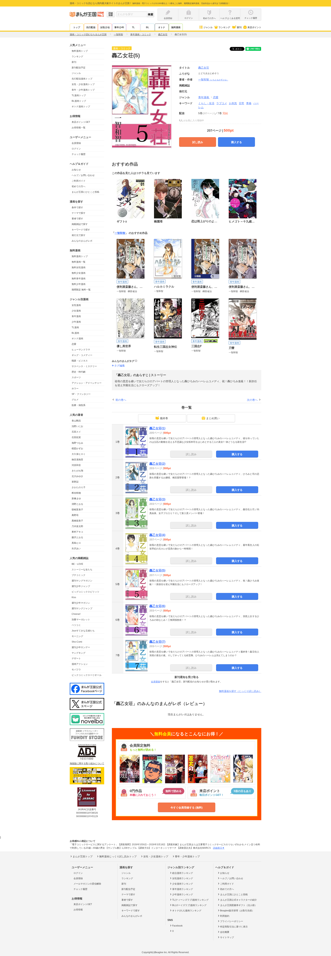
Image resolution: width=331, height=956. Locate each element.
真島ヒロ (76, 543)
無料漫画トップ (80, 51)
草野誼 (75, 481)
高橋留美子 (77, 520)
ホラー (75, 388)
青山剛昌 (76, 420)
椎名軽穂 (76, 493)
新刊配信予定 (78, 67)
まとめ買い (213, 418)
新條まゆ (76, 498)
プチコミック (78, 575)
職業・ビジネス (80, 360)
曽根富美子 (77, 509)
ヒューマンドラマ (81, 349)
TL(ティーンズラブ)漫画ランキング (190, 900)
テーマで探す (78, 213)
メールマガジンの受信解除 (87, 883)
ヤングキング (78, 653)
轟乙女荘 (203, 67)
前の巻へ (121, 399)
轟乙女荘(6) (157, 606)
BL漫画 (75, 333)
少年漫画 (76, 322)
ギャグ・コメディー (82, 355)
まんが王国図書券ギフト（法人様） (238, 905)
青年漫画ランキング (182, 889)
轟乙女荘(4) (157, 535)
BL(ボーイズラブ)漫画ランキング (189, 905)
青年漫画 (76, 316)
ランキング (224, 27)
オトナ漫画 (77, 338)
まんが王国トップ (83, 856)
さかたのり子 (78, 487)
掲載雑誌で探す (80, 224)
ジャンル (208, 27)
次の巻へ (252, 399)
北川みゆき (77, 476)
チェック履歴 (78, 154)
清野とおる (77, 504)
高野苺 (75, 515)
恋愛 (74, 344)
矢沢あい (76, 548)
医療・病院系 (78, 405)
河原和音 (76, 465)
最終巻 (164, 418)
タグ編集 (119, 365)
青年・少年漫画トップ (83, 90)
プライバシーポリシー (231, 921)
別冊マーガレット (81, 619)
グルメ (75, 399)
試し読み (197, 142)
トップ (76, 27)
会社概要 (224, 932)
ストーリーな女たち (82, 569)
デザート (76, 658)
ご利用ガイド (78, 181)
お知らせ (76, 169)
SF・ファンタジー (81, 394)
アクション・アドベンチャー (87, 383)
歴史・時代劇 (78, 372)
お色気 (233, 103)
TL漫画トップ (79, 95)
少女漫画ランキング (182, 883)
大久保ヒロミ (78, 454)
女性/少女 (105, 27)
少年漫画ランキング (182, 894)
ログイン (76, 148)
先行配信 (90, 27)
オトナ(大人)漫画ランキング (186, 910)
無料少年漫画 (78, 284)
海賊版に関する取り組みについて (87, 763)
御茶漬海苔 (77, 459)
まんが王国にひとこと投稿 (85, 192)
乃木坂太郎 (77, 526)
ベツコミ (76, 625)
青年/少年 (119, 27)
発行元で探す (78, 235)
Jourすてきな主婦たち (83, 630)
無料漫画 (175, 27)
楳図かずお (77, 448)
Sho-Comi (77, 641)
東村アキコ (77, 531)
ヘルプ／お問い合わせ (83, 175)
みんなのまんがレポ (82, 240)
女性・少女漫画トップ (83, 84)
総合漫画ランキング (182, 873)
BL (147, 27)
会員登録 (76, 143)
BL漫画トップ (79, 101)
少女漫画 (76, 310)
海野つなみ (77, 443)
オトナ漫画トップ (81, 106)
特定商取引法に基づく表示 (234, 926)
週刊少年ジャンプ (81, 586)
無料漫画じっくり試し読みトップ (118, 856)
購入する (236, 142)
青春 (249, 103)
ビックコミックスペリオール (87, 675)
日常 (241, 103)
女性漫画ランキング (182, 878)
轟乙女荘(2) (157, 463)
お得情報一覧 (78, 127)
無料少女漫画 (78, 273)
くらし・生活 (206, 103)
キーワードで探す (81, 229)
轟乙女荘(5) (157, 570)
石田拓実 (76, 437)
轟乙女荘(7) (157, 641)
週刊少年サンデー (81, 647)
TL (133, 27)
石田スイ (76, 431)
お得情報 (78, 909)
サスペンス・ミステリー (84, 366)
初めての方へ (78, 186)
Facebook (177, 925)
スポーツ (76, 377)
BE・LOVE (77, 564)
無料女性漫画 (78, 267)
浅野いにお (77, 426)
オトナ (161, 27)
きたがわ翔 (77, 470)
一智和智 (213, 79)
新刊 (239, 27)
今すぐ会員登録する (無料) (186, 807)
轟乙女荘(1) (157, 428)
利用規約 (224, 916)
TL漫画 (75, 327)
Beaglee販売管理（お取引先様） (237, 910)
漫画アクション (80, 664)
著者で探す (77, 218)
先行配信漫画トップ (82, 78)
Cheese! (76, 614)
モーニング (77, 636)
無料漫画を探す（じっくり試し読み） (240, 691)
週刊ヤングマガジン (82, 580)
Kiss (74, 597)
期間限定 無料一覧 (81, 289)
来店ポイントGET (81, 122)
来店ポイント (254, 27)
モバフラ (76, 669)
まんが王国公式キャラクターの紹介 (238, 900)
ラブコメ (221, 103)
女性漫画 (76, 305)
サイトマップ (227, 937)
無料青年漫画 (78, 278)
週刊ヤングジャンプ (82, 608)
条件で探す (77, 207)
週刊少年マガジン (81, 603)
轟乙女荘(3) (157, 499)
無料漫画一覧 (78, 262)
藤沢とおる (77, 537)
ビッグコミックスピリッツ (85, 591)
